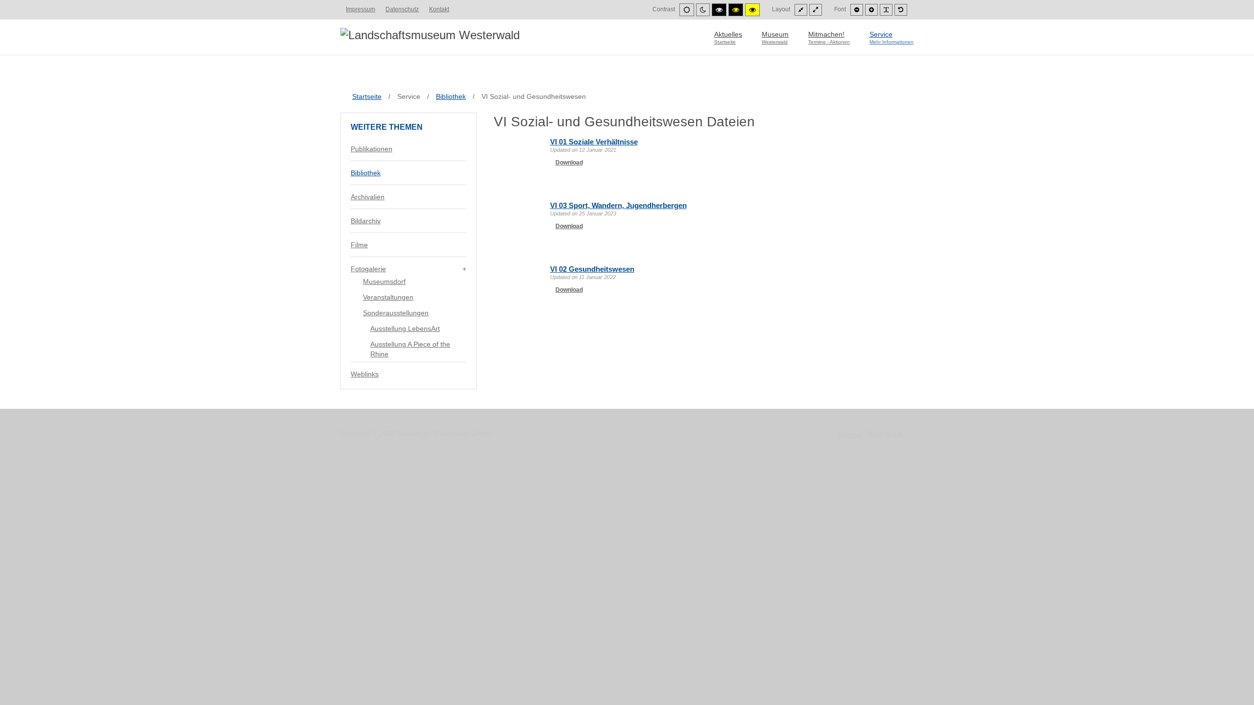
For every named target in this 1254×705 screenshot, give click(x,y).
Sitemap (850, 434)
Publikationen (371, 149)
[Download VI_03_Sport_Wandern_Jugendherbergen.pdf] (518, 225)
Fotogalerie (368, 269)
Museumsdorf (384, 281)
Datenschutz (402, 9)
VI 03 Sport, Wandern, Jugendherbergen (618, 205)
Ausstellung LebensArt (405, 328)
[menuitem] (728, 37)
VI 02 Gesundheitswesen (592, 269)
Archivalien (368, 197)
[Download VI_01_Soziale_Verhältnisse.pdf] (518, 161)
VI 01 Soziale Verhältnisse (594, 142)
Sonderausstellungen (396, 313)
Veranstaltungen (388, 297)
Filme (359, 245)
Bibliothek (366, 173)
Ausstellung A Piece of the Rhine (410, 349)
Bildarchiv (366, 221)
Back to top (885, 433)
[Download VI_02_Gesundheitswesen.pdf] (518, 288)
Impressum (360, 9)
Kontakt (439, 9)
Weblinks (365, 374)
